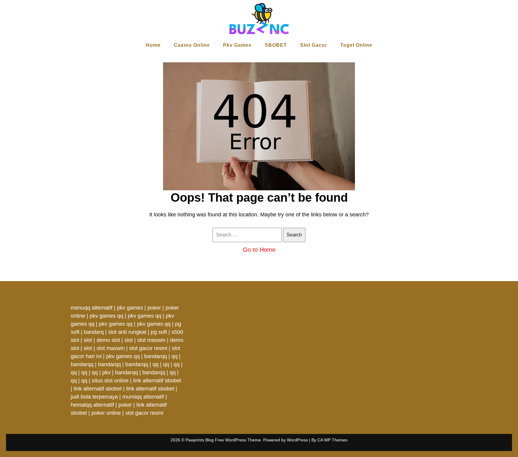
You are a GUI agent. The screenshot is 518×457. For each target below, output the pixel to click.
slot (88, 340)
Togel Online (356, 45)
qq (174, 356)
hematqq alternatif (92, 405)
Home (153, 45)
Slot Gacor (313, 45)
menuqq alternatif (91, 308)
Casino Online (192, 45)
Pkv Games (237, 45)
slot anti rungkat (127, 332)
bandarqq (155, 356)
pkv (106, 372)
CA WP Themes (332, 440)
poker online (106, 413)
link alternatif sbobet (157, 381)
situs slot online (110, 381)
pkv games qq (106, 316)
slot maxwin (151, 340)
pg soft (159, 332)
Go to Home (259, 249)
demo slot (108, 340)
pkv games (130, 308)
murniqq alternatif (143, 397)
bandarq (94, 332)
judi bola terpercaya (94, 397)
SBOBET (276, 45)
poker (154, 308)
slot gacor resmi (148, 348)
